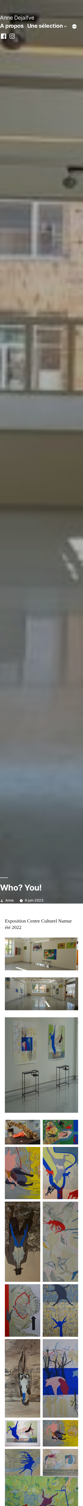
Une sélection (45, 25)
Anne (9, 900)
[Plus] (74, 26)
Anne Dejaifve (17, 17)
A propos (11, 25)
